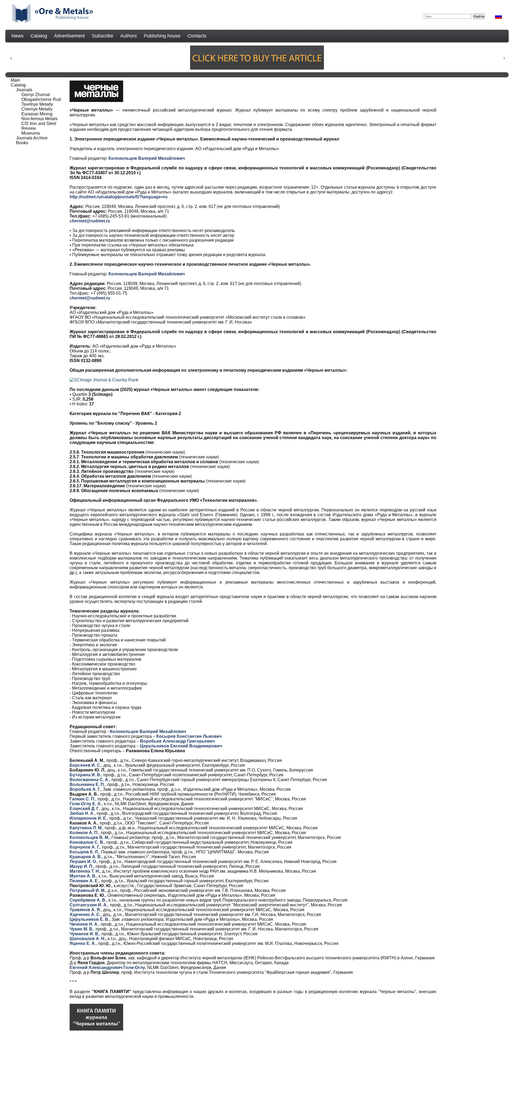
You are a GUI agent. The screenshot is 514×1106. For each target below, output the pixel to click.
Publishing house (162, 36)
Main (15, 80)
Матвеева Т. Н (84, 871)
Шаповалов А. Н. (87, 938)
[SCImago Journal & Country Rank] (104, 380)
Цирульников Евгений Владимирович (181, 746)
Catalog (39, 36)
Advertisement (69, 36)
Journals (24, 90)
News (18, 36)
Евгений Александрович (96, 967)
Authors (128, 36)
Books (22, 142)
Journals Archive (32, 138)
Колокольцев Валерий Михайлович (146, 158)
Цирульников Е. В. (89, 919)
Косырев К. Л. (84, 852)
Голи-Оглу (134, 967)
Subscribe (102, 36)
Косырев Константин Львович (189, 736)
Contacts (196, 36)
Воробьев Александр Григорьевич (177, 741)
